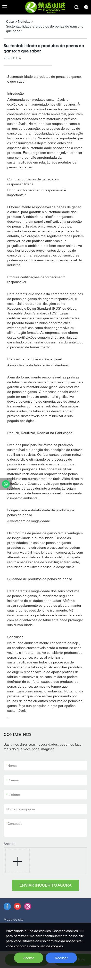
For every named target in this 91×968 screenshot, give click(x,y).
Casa (10, 21)
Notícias (24, 21)
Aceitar (28, 958)
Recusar (61, 958)
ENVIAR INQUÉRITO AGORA (45, 885)
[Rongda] (6, 484)
